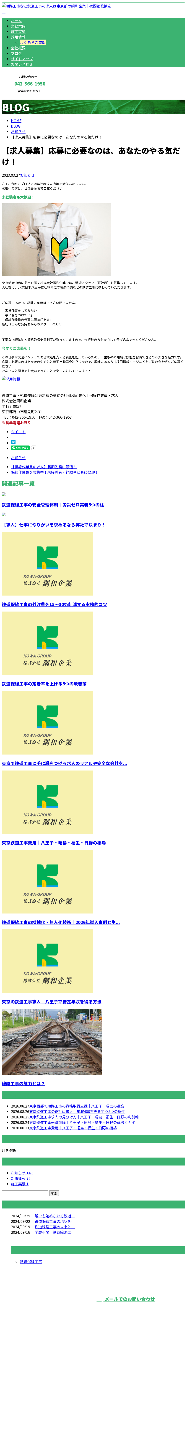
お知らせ (27, 175)
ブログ (16, 53)
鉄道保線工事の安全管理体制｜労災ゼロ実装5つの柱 (53, 504)
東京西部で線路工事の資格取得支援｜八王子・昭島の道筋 (76, 1106)
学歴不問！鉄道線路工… (55, 1232)
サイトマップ (22, 58)
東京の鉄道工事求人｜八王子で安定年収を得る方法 (51, 1001)
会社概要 (18, 47)
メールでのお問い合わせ (129, 1299)
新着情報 (21, 1178)
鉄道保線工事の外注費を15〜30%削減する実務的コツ (54, 604)
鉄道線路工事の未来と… (55, 1226)
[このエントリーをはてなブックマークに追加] (13, 443)
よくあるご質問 (33, 42)
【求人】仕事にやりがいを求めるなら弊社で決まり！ (54, 524)
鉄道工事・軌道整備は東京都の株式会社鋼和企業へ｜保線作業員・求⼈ (60, 1439)
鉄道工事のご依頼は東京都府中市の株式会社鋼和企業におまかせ (61, 1388)
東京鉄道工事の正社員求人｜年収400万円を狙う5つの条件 (77, 1111)
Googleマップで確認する (24, 1412)
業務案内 (18, 26)
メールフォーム (18, 95)
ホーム (16, 20)
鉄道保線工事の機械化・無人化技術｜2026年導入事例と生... (61, 922)
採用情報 (18, 37)
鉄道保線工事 (31, 1261)
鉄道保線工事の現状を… (55, 1221)
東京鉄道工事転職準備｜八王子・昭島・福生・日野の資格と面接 (82, 1122)
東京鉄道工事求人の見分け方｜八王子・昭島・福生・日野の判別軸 (84, 1117)
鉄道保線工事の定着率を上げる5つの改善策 (44, 683)
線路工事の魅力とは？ (23, 1083)
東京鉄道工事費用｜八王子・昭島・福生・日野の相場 (54, 842)
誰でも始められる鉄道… (55, 1215)
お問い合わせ (22, 64)
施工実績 (18, 31)
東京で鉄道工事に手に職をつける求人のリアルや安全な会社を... (64, 763)
